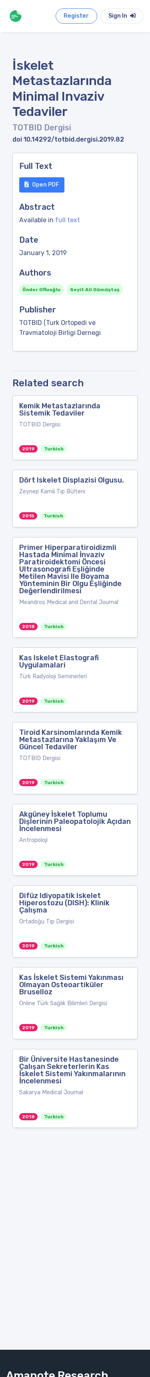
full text (67, 220)
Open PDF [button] (45, 184)
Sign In (118, 15)
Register (76, 15)
